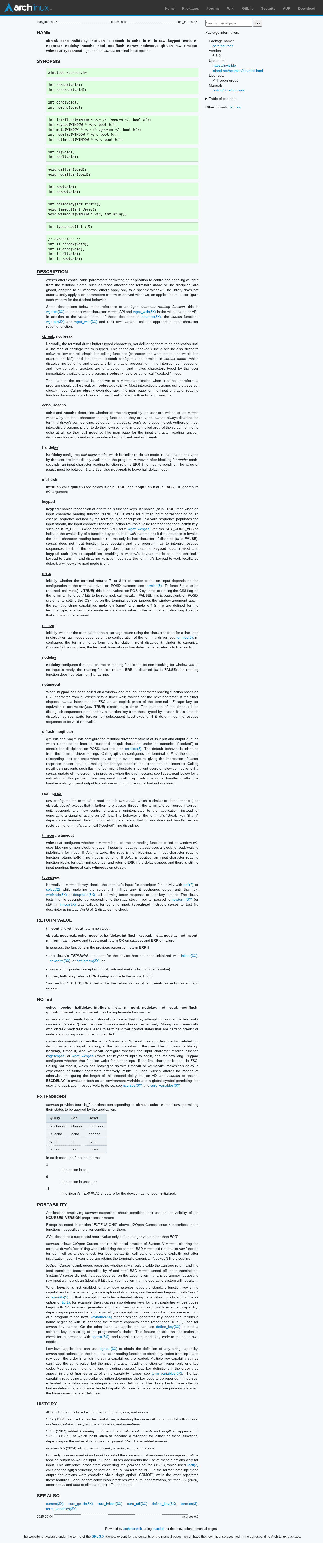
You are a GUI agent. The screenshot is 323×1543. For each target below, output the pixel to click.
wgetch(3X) (55, 312)
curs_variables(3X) (165, 1085)
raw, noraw (52, 793)
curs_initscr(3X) (109, 1504)
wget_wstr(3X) (85, 322)
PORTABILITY (52, 1204)
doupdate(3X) (84, 895)
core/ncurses (222, 46)
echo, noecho (54, 405)
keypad (48, 501)
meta (46, 573)
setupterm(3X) (88, 961)
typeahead (51, 877)
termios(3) (154, 586)
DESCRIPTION (52, 271)
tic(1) (66, 1302)
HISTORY (47, 1404)
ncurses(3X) (151, 317)
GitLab (248, 8)
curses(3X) (55, 1504)
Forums (213, 8)
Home (170, 8)
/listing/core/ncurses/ (228, 90)
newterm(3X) (182, 899)
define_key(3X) (168, 1327)
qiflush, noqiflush (57, 731)
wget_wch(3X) (144, 312)
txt (231, 107)
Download (306, 8)
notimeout (51, 684)
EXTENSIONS (51, 1096)
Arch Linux (28, 8)
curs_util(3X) (137, 1504)
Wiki (230, 8)
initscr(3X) (68, 904)
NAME (43, 32)
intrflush (49, 479)
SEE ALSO (48, 1495)
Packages (190, 8)
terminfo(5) (59, 1297)
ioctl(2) (192, 1465)
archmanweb (132, 1529)
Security (268, 8)
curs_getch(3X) (80, 1504)
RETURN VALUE (54, 920)
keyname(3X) (101, 1317)
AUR (286, 8)
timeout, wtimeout (58, 835)
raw (238, 107)
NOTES (44, 999)
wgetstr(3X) (55, 322)
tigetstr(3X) (100, 1337)
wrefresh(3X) (56, 895)
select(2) (53, 889)
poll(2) (188, 885)
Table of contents (222, 99)
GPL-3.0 (98, 1536)
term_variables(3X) (167, 1373)
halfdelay (50, 447)
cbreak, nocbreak (57, 336)
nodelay (49, 657)
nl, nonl (48, 625)
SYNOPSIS (48, 61)
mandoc (158, 1529)
